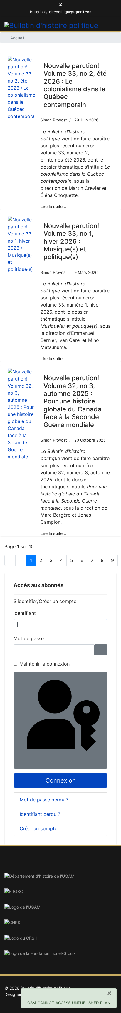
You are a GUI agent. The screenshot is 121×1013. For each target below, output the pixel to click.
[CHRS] (60, 922)
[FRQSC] (60, 891)
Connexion (61, 780)
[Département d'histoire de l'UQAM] (60, 876)
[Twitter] (60, 5)
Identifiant (25, 613)
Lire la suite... (53, 206)
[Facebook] (51, 5)
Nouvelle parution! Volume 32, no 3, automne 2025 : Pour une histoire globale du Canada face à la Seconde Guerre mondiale (72, 401)
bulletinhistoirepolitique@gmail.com (61, 12)
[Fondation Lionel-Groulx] (60, 953)
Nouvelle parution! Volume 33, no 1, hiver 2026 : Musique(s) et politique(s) (71, 241)
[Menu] (113, 44)
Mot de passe (29, 638)
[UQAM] (60, 907)
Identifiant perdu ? (40, 814)
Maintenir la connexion (44, 664)
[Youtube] (70, 5)
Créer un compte (39, 828)
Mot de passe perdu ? (44, 800)
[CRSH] (60, 938)
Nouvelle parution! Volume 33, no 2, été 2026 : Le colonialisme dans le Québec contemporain (75, 85)
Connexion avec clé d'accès (106, 762)
